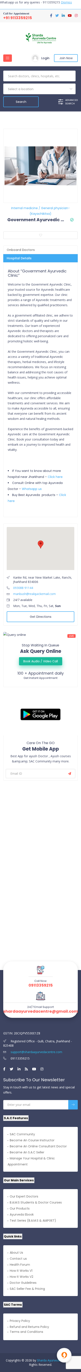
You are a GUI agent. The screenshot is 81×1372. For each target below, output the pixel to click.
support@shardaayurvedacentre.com (36, 1052)
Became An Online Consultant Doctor (38, 1146)
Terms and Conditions (26, 1332)
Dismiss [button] (66, 2)
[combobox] (39, 88)
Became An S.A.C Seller (27, 1152)
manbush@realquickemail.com (34, 594)
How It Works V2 (21, 1277)
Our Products (20, 1208)
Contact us (18, 1258)
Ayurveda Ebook (22, 1214)
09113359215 (41, 985)
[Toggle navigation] (7, 58)
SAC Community (22, 1134)
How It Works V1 (21, 1270)
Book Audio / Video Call (40, 661)
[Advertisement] (40, 827)
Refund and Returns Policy (29, 1327)
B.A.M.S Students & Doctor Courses (36, 1202)
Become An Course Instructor (32, 1140)
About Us (16, 1252)
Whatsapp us (32, 489)
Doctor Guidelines (23, 1283)
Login (45, 58)
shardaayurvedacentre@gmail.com (40, 1011)
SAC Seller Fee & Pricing (27, 1289)
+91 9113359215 (17, 17)
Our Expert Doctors (24, 1196)
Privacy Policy (20, 1321)
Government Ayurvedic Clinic (37, 219)
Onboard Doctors (21, 250)
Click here (55, 477)
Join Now (66, 58)
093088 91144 (23, 588)
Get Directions (40, 617)
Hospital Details (19, 258)
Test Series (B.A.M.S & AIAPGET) (33, 1220)
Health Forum (20, 1264)
